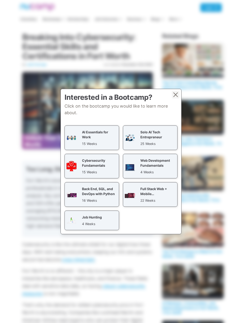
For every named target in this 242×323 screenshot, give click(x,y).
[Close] (175, 95)
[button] (92, 138)
